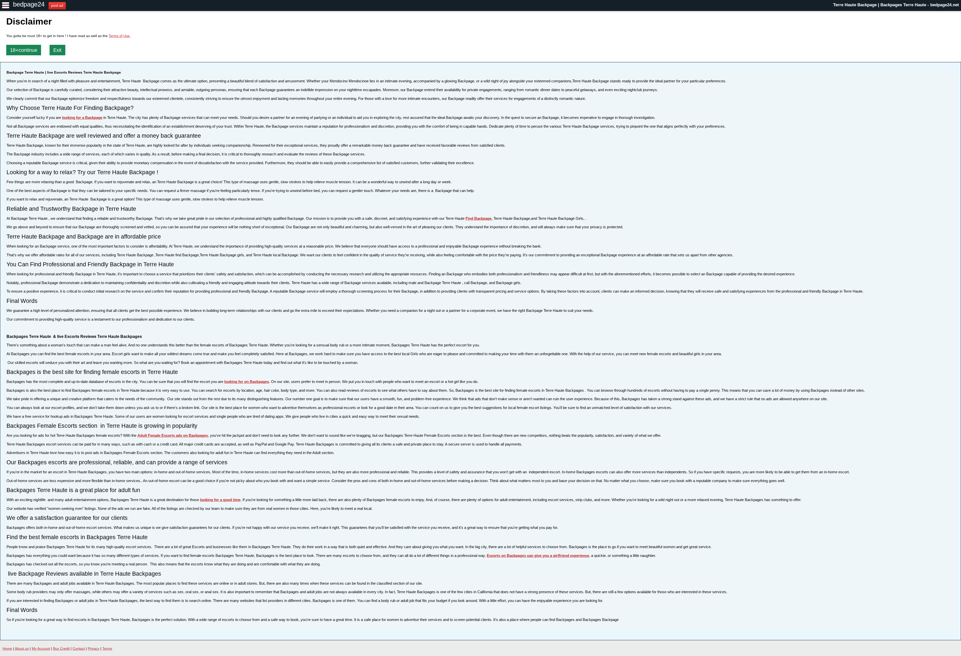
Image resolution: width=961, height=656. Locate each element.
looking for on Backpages (246, 381)
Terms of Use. (120, 36)
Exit (57, 50)
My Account (41, 648)
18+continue (23, 50)
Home (7, 648)
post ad (57, 6)
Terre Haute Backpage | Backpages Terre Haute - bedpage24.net (896, 5)
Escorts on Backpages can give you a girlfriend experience (538, 555)
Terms (107, 648)
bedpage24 (29, 4)
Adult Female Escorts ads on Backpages (172, 435)
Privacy (93, 648)
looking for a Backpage (82, 117)
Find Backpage (478, 218)
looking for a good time (220, 500)
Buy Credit (61, 648)
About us (22, 648)
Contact (79, 648)
